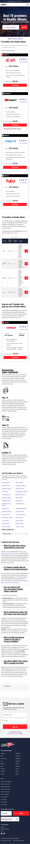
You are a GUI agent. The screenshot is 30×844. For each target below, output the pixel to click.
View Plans (17, 85)
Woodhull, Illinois (6, 488)
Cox (1, 761)
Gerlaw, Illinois (5, 523)
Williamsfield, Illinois (21, 508)
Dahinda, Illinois (6, 494)
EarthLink (3, 769)
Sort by (3, 50)
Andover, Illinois (6, 514)
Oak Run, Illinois (20, 488)
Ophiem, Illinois (20, 511)
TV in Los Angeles (5, 794)
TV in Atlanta (4, 799)
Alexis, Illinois (19, 517)
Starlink (17, 763)
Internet (15, 38)
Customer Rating (23, 61)
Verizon (17, 769)
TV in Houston (4, 802)
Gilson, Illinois (5, 508)
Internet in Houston (5, 789)
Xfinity (17, 774)
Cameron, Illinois (20, 526)
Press (2, 831)
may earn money (11, 1)
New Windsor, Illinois (7, 517)
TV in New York (4, 797)
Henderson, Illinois (20, 485)
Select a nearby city (8, 529)
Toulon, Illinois (19, 520)
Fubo (4, 292)
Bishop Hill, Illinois (20, 494)
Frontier (2, 771)
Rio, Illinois (5, 491)
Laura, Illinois (5, 520)
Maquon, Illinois (20, 523)
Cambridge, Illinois (7, 511)
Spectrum (18, 761)
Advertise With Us (5, 829)
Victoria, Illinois (6, 485)
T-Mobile (18, 766)
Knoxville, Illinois (6, 500)
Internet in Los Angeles (6, 781)
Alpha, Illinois (19, 497)
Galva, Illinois (19, 500)
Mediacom (18, 753)
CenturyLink (3, 758)
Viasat (17, 771)
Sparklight (18, 758)
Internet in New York (5, 784)
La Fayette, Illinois (20, 503)
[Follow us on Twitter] (4, 834)
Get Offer (19, 128)
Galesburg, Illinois (6, 497)
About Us (3, 827)
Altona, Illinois (19, 482)
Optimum (18, 756)
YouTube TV (4, 264)
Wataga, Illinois (6, 482)
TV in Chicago (4, 804)
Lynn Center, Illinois (21, 514)
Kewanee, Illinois (6, 526)
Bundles (20, 38)
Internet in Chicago (5, 791)
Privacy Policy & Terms (6, 840)
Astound (3, 753)
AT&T (2, 756)
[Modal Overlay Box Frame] (15, 718)
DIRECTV (4, 278)
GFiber (2, 774)
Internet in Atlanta (5, 786)
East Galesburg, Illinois (21, 491)
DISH (4, 251)
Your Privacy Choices (19, 840)
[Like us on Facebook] (2, 834)
